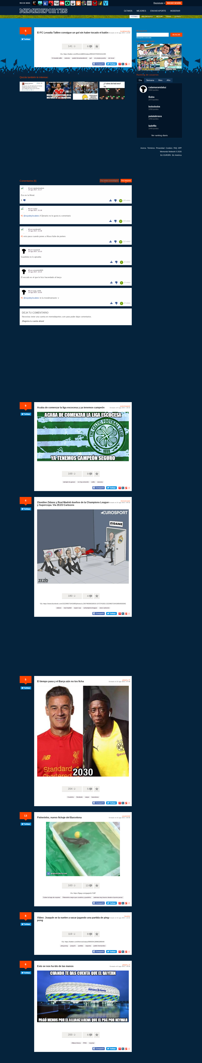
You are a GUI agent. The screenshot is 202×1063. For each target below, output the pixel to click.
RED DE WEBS (25, 3)
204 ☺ (72, 788)
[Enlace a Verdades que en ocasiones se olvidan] (85, 91)
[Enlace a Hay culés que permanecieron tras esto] (112, 91)
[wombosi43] (24, 230)
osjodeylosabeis (38, 188)
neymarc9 (36, 250)
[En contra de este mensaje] (116, 200)
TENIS (168, 16)
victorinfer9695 (38, 270)
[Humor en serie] (73, 3)
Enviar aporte (158, 11)
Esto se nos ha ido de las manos (55, 966)
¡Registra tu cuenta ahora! (33, 321)
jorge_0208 (37, 291)
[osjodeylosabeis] (24, 189)
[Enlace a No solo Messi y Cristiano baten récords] (58, 90)
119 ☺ (72, 933)
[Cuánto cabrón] (56, 3)
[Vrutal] (62, 3)
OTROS (178, 16)
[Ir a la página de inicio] (46, 10)
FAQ (175, 148)
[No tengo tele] (83, 3)
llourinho (127, 916)
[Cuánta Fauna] (78, 3)
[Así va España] (51, 3)
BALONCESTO (147, 16)
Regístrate (158, 3)
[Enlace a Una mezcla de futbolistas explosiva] (32, 87)
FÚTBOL (134, 16)
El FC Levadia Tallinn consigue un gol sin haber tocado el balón (72, 32)
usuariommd (126, 816)
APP (180, 148)
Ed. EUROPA (165, 155)
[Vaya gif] (89, 3)
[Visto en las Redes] (45, 3)
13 (25, 815)
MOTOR (159, 16)
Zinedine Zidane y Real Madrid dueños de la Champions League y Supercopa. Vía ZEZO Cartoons (73, 503)
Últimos (128, 11)
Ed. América (177, 155)
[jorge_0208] (24, 292)
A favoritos (97, 46)
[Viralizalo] (105, 3)
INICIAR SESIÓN (174, 3)
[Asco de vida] (34, 3)
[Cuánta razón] (40, 3)
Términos (151, 148)
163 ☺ (72, 885)
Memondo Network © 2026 (171, 152)
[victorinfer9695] (24, 271)
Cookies (169, 148)
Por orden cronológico (109, 181)
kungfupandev (125, 31)
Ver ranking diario (159, 135)
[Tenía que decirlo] (94, 3)
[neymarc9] (24, 251)
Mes (160, 80)
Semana (150, 80)
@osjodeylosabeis (31, 216)
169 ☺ (72, 473)
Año (168, 80)
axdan (35, 208)
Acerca (143, 148)
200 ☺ (72, 1034)
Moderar (175, 11)
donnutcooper (125, 501)
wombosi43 (37, 229)
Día (140, 80)
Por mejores (126, 181)
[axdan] (24, 210)
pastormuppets (125, 406)
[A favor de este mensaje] (111, 200)
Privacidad (160, 148)
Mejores (141, 11)
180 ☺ (72, 595)
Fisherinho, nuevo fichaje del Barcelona (59, 817)
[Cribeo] (67, 3)
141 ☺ (72, 46)
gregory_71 (126, 680)
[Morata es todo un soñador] (159, 70)
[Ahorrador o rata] (100, 3)
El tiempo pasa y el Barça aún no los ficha (60, 681)
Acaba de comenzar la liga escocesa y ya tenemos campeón (71, 407)
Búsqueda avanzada (143, 37)
